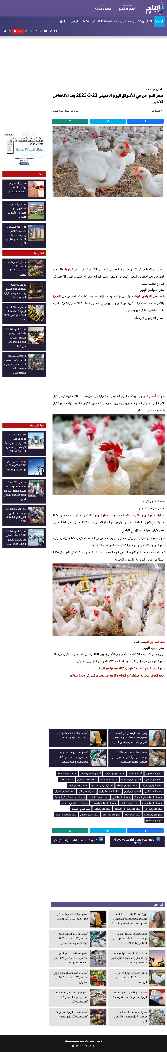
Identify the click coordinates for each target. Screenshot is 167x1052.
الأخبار (149, 21)
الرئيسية (159, 21)
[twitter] (108, 121)
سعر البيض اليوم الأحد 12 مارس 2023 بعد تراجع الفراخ (132, 668)
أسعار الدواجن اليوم (67, 773)
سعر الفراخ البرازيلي (153, 808)
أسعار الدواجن (147, 396)
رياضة (141, 21)
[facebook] (145, 121)
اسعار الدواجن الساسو (102, 785)
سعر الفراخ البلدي (102, 808)
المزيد (62, 21)
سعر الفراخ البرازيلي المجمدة (127, 808)
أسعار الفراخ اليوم (109, 779)
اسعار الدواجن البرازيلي (152, 785)
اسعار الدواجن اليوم (78, 785)
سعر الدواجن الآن (86, 791)
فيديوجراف (120, 21)
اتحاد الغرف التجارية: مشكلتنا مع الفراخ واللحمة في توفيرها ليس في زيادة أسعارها (117, 676)
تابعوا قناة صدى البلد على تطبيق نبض (75, 840)
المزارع (57, 296)
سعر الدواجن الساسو (152, 803)
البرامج (74, 21)
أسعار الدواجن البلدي (114, 773)
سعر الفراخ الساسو (81, 808)
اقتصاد (85, 21)
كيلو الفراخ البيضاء (154, 820)
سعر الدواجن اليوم (129, 803)
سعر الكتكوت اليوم (89, 814)
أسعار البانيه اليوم (154, 773)
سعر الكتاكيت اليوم (111, 814)
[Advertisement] (83, 62)
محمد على (155, 110)
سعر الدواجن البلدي (121, 797)
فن (93, 21)
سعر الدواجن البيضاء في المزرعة (70, 797)
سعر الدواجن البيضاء (145, 296)
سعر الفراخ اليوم (132, 814)
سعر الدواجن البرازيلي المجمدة (148, 797)
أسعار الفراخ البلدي (153, 779)
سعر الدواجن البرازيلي (64, 791)
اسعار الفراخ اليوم (132, 791)
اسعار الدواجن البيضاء (127, 785)
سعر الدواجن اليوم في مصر (75, 803)
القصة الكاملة (105, 21)
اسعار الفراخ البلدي (153, 791)
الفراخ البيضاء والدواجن (109, 791)
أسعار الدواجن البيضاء (90, 773)
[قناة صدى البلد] (155, 8)
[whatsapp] (70, 121)
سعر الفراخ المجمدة (153, 814)
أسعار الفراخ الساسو (131, 779)
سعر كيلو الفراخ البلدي (65, 814)
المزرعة (68, 270)
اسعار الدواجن (66, 779)
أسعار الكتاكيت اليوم (86, 779)
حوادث (132, 21)
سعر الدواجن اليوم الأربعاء (104, 803)
